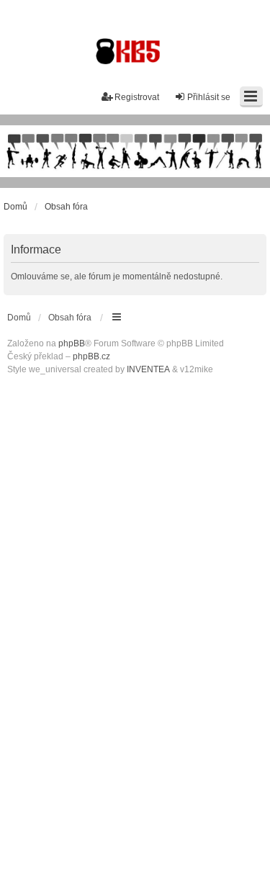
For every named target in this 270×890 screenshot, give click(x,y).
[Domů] (135, 151)
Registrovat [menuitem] (136, 97)
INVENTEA (148, 369)
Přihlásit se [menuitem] (208, 97)
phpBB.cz (91, 356)
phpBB (71, 343)
